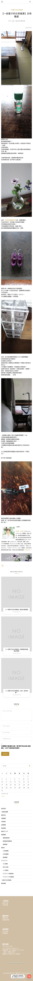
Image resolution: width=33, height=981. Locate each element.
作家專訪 (3, 821)
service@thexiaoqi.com (10, 948)
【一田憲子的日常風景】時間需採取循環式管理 (16, 650)
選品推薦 (3, 828)
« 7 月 (2, 796)
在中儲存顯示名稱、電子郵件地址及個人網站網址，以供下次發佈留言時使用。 (16, 747)
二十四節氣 (5, 870)
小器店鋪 (5, 905)
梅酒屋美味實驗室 (7, 841)
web (13, 21)
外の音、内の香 (19, 531)
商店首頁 (3, 808)
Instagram (27, 550)
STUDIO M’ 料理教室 (8, 877)
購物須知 (5, 918)
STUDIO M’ (4, 860)
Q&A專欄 (5, 864)
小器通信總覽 (4, 812)
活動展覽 (3, 818)
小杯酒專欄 (5, 851)
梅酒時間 (5, 844)
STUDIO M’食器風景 (8, 873)
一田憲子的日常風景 (16, 10)
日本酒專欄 (5, 854)
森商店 (3, 847)
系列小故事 (5, 867)
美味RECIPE (4, 831)
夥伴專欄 (3, 883)
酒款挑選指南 (6, 838)
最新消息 (3, 815)
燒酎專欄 (5, 857)
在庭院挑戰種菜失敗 (11, 220)
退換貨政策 (5, 920)
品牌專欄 (3, 825)
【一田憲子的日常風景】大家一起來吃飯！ (16, 691)
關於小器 (5, 903)
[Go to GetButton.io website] (29, 979)
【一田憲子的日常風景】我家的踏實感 (16, 609)
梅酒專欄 (3, 834)
